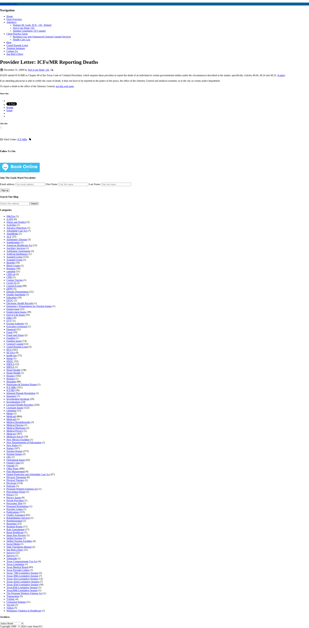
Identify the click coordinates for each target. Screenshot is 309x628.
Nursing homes (14, 454)
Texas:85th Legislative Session (22, 587)
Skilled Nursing (14, 538)
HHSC (10, 361)
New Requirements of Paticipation (23, 442)
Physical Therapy (15, 480)
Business (10, 268)
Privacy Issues (13, 497)
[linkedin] (33, 161)
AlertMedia (12, 233)
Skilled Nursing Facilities (19, 541)
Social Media (13, 544)
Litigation (11, 410)
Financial (11, 329)
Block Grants (13, 265)
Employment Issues (16, 312)
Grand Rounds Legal (17, 346)
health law (11, 355)
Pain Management (15, 471)
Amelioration (13, 242)
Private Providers (15, 500)
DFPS (9, 288)
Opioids (10, 465)
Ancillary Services (15, 248)
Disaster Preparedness (17, 291)
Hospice (10, 375)
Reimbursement (14, 520)
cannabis (10, 271)
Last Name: (95, 184)
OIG (8, 457)
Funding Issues (14, 341)
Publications (12, 512)
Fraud (9, 332)
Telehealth (11, 558)
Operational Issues (15, 460)
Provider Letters (14, 509)
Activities (11, 225)
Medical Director (15, 425)
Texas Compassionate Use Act (21, 561)
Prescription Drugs (15, 491)
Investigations (13, 402)
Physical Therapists (16, 477)
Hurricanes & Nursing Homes (21, 384)
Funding (10, 338)
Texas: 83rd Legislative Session (22, 584)
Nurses (10, 448)
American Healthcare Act (19, 245)
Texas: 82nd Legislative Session (22, 581)
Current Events (14, 286)
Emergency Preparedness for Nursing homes (29, 306)
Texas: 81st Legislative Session (22, 578)
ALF (8, 236)
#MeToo (10, 216)
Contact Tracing (14, 280)
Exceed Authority (15, 323)
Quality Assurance (15, 515)
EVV (9, 320)
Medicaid (11, 416)
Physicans (11, 483)
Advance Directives (16, 228)
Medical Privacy (14, 431)
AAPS (9, 219)
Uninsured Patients (16, 602)
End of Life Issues (15, 315)
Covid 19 (11, 283)
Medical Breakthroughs (18, 422)
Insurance (11, 396)
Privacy (10, 494)
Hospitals (11, 381)
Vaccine (10, 605)
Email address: (7, 184)
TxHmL (10, 599)
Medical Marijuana (16, 428)
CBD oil (10, 274)
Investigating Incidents (17, 399)
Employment (12, 309)
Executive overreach (16, 326)
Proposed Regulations (17, 506)
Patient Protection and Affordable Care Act (28, 474)
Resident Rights (14, 526)
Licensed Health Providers (19, 404)
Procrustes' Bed (14, 503)
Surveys (10, 552)
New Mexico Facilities (17, 439)
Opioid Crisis (13, 462)
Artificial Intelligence (17, 254)
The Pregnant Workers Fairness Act (24, 593)
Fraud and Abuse (15, 335)
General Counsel (14, 344)
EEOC (9, 300)
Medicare (11, 433)
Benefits (10, 262)
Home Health (13, 370)
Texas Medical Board (17, 567)
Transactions (12, 596)
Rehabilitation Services (18, 518)
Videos (10, 607)
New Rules (12, 445)
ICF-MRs (22, 139)
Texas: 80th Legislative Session (22, 576)
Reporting (11, 523)
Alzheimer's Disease (16, 239)
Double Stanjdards (15, 294)
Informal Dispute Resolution (20, 393)
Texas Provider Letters (17, 570)
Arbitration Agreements (18, 251)
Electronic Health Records (19, 303)
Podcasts (10, 486)
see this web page (65, 86)
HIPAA (10, 364)
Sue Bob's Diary (14, 549)
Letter (281, 75)
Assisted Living (14, 257)
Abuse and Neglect (16, 222)
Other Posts (12, 468)
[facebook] (11, 161)
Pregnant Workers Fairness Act (22, 489)
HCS (9, 349)
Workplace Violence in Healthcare (23, 610)
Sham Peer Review (16, 535)
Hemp (9, 358)
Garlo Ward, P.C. (8, 4)
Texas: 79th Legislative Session (22, 573)
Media (9, 413)
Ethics (9, 317)
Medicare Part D (14, 436)
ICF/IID (10, 390)
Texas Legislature (15, 564)
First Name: (52, 184)
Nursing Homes (14, 451)
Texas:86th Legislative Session (22, 590)
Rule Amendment (15, 529)
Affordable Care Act (16, 230)
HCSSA (10, 352)
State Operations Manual (19, 547)
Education (11, 297)
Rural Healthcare (15, 532)
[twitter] (22, 161)
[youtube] (43, 161)
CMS (9, 277)
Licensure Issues (14, 407)
